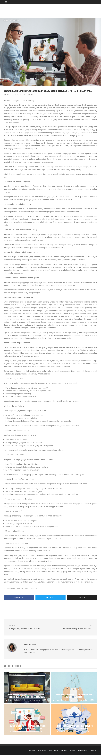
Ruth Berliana (9, 95)
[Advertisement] (52, 10)
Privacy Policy (82, 750)
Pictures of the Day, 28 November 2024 (77, 627)
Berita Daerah (42, 750)
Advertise (73, 750)
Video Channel (53, 750)
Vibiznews (32, 750)
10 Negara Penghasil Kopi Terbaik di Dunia (24, 627)
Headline (20, 95)
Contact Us (93, 750)
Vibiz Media (63, 750)
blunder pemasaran (12, 588)
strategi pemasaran (29, 588)
